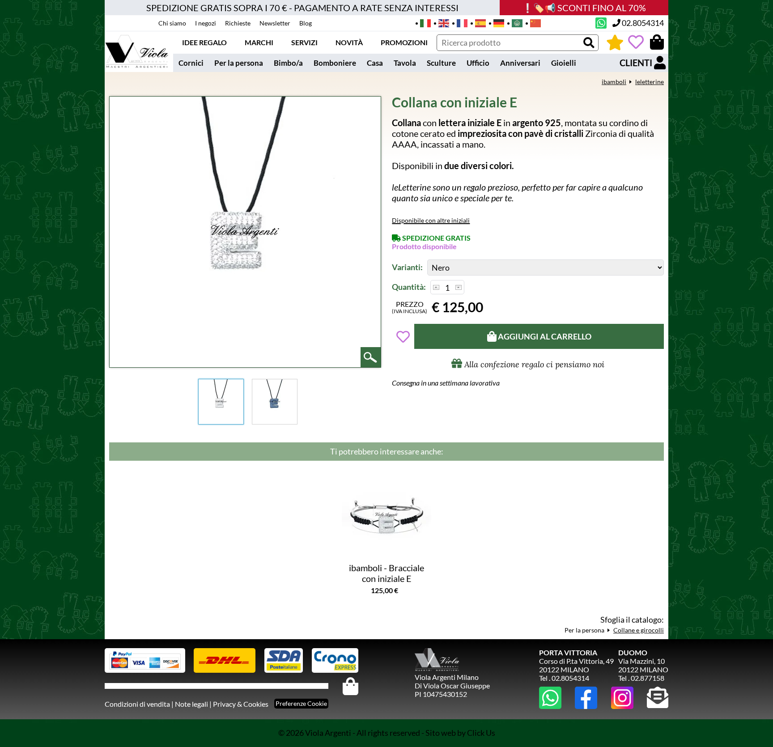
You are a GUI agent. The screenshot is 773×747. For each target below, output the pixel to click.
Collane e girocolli (638, 630)
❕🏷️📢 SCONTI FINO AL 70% (584, 7)
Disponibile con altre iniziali (431, 220)
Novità (349, 42)
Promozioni (404, 42)
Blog (305, 23)
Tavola (405, 63)
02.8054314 (642, 23)
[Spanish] (477, 22)
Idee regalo (204, 42)
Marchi (259, 42)
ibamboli (614, 81)
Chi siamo (172, 23)
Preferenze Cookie (301, 703)
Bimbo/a (288, 63)
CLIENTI (637, 62)
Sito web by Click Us (460, 733)
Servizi (304, 42)
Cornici (191, 63)
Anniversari (520, 63)
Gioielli (563, 63)
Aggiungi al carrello (544, 336)
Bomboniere (335, 63)
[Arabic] (514, 22)
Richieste (238, 23)
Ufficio (478, 63)
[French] (459, 22)
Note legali (191, 704)
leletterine (649, 81)
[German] (496, 22)
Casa (375, 63)
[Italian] (422, 22)
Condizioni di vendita (137, 704)
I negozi (205, 23)
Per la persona (238, 63)
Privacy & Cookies (240, 704)
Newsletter (274, 23)
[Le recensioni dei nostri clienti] (615, 42)
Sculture (441, 63)
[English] (441, 22)
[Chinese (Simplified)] (532, 22)
